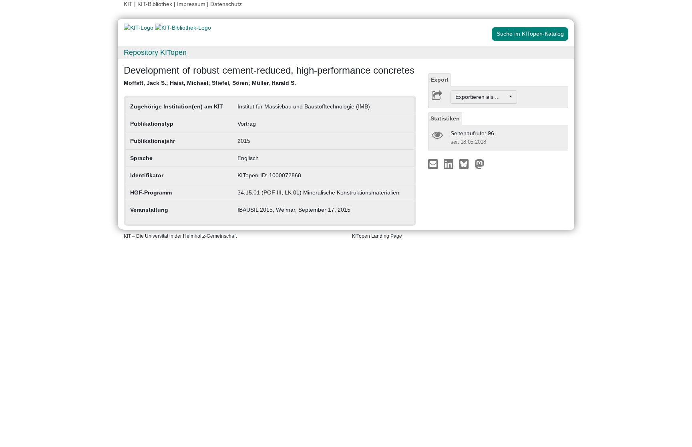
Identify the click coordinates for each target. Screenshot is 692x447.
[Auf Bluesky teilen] (466, 163)
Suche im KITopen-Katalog (530, 33)
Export (439, 79)
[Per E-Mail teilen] (434, 163)
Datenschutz (226, 4)
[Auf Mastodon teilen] (480, 163)
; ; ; (210, 83)
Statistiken (445, 118)
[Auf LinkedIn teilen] (449, 163)
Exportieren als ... (481, 97)
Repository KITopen (155, 52)
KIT (128, 4)
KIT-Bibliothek (155, 4)
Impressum (191, 4)
